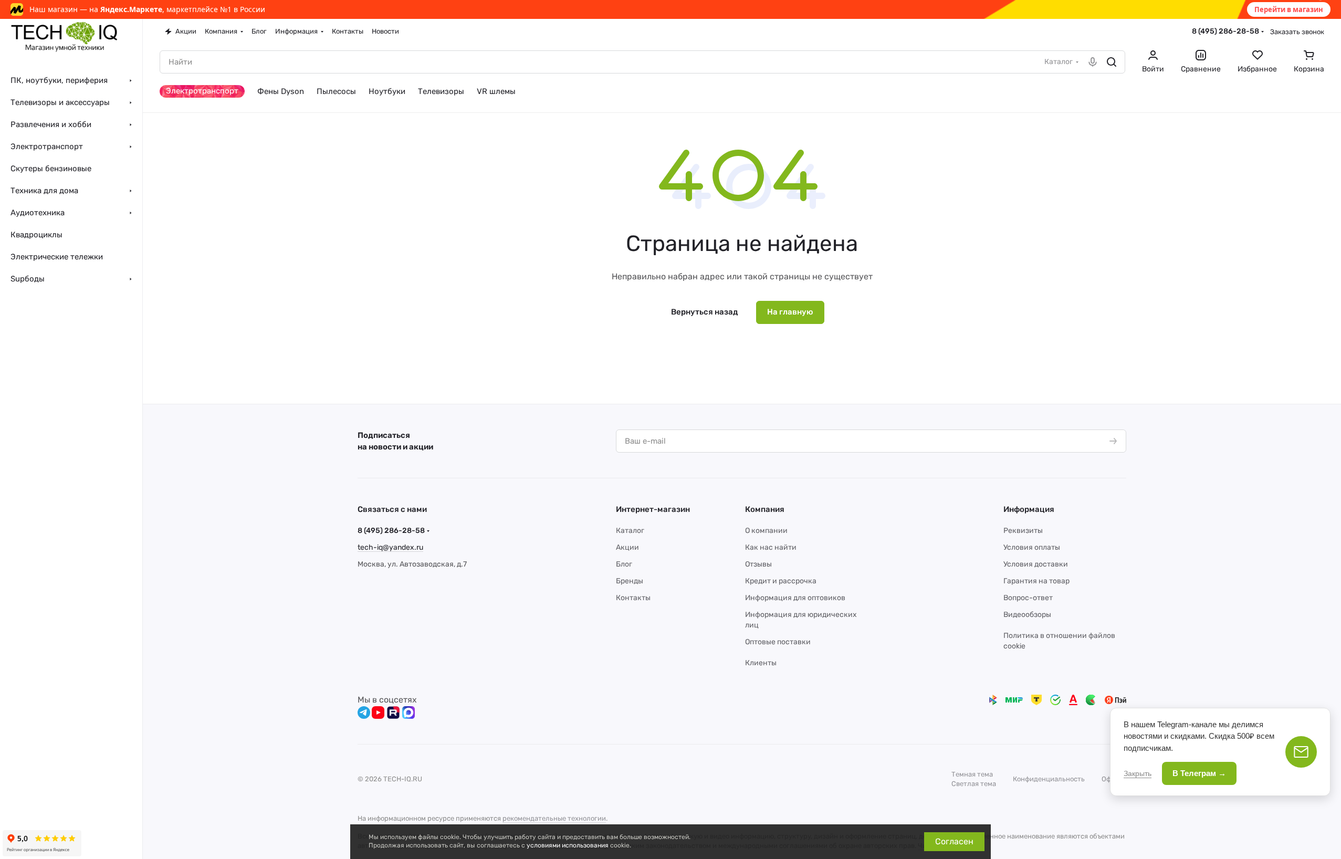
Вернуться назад (704, 312)
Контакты (633, 597)
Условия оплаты (1031, 547)
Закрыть (1137, 773)
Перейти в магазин (1288, 9)
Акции (627, 547)
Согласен (954, 841)
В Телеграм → (1199, 773)
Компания (764, 509)
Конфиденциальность (1049, 779)
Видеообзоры (1027, 614)
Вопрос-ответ (1028, 597)
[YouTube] (378, 712)
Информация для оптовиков (795, 597)
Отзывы (758, 564)
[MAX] (408, 712)
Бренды (629, 581)
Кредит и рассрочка (780, 581)
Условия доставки (1035, 564)
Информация (1028, 509)
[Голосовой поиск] (1092, 62)
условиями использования (568, 845)
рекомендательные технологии (554, 818)
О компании (766, 530)
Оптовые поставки (778, 641)
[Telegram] (364, 712)
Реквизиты (1023, 530)
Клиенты (761, 662)
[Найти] (1111, 62)
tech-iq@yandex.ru (390, 547)
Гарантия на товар (1036, 581)
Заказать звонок (1297, 32)
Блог (624, 564)
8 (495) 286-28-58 (1225, 31)
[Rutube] (393, 712)
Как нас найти (771, 547)
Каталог (630, 530)
